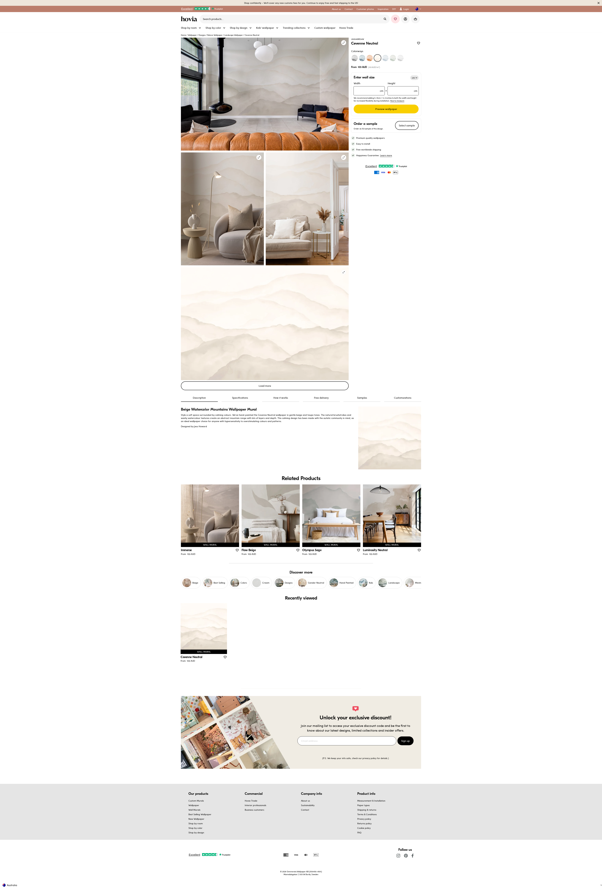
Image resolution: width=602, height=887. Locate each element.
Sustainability (307, 805)
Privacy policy (364, 818)
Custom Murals (196, 800)
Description (199, 397)
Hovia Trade (251, 800)
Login (406, 9)
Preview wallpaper (386, 109)
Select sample (407, 125)
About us (305, 800)
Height (402, 87)
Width (368, 87)
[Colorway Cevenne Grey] (354, 58)
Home (183, 35)
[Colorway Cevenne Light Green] (392, 58)
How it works (280, 397)
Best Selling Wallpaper (199, 814)
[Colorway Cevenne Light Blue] (385, 58)
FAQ (359, 832)
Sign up (405, 740)
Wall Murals (194, 809)
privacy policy (369, 758)
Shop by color (195, 827)
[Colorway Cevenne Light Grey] (400, 58)
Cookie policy (364, 827)
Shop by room (195, 823)
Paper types (363, 805)
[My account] (405, 19)
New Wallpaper (196, 818)
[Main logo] (189, 19)
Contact (305, 809)
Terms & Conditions (367, 814)
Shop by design (196, 832)
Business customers (254, 809)
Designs (202, 35)
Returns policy (364, 823)
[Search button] (385, 19)
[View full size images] (343, 42)
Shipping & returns (366, 809)
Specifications (240, 397)
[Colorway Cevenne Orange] (369, 58)
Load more (265, 385)
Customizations (402, 397)
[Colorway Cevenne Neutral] (377, 58)
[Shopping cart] (415, 19)
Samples (362, 397)
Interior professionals (255, 805)
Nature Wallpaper (214, 35)
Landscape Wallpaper (233, 35)
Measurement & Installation (371, 800)
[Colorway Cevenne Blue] (362, 58)
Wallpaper (192, 35)
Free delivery (321, 397)
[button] (417, 9)
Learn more (386, 155)
